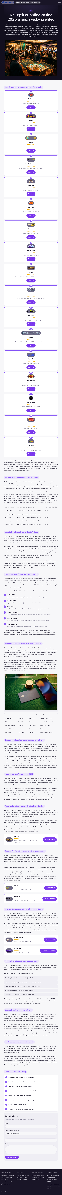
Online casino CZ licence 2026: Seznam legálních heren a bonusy (38, 1177)
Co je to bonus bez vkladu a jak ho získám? (19, 1086)
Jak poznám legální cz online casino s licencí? (20, 1077)
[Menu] (59, 2)
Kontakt (3, 1192)
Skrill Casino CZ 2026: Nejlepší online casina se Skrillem (53, 1186)
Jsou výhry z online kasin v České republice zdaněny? (22, 1082)
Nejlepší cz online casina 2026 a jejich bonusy (7, 1176)
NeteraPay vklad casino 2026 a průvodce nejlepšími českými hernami (53, 1178)
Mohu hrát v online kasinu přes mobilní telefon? (21, 1091)
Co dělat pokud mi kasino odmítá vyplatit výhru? (21, 1100)
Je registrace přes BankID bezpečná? (17, 1104)
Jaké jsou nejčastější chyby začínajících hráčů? (20, 1109)
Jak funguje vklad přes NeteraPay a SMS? (19, 1095)
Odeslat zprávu (11, 1157)
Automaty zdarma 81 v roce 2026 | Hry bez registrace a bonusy (23, 1177)
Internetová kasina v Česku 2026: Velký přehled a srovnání (6, 1182)
